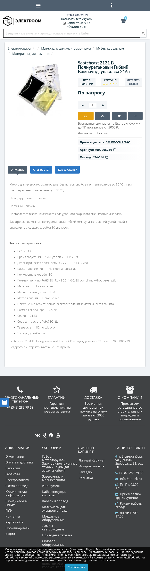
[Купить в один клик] (102, 116)
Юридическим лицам (16, 503)
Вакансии (12, 468)
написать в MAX (78, 23)
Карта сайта (14, 522)
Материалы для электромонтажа (55, 509)
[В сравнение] (135, 116)
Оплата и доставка (19, 462)
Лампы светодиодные (53, 527)
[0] (123, 22)
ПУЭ (8, 510)
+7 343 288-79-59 (131, 473)
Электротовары (19, 48)
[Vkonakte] (36, 434)
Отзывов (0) (41, 169)
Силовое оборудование (53, 543)
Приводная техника (57, 535)
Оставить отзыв (133, 82)
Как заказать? (67, 169)
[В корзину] (86, 116)
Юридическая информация (16, 493)
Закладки (86, 472)
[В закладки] (119, 116)
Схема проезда (16, 486)
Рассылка (86, 478)
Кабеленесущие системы (54, 493)
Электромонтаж (17, 480)
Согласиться (76, 567)
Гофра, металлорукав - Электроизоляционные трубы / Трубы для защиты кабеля (59, 463)
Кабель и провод (55, 501)
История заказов (91, 466)
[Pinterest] (50, 434)
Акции (10, 534)
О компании (14, 456)
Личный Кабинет (91, 460)
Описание (17, 169)
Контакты (12, 516)
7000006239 (103, 150)
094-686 (98, 157)
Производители (17, 528)
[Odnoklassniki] (43, 434)
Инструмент (51, 486)
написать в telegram (76, 19)
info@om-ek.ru (76, 27)
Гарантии (12, 474)
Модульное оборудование (53, 518)
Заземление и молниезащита (53, 478)
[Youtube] (57, 434)
